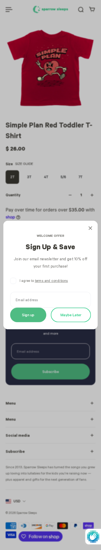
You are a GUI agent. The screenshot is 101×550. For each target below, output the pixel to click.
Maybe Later (70, 314)
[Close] (90, 228)
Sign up (28, 314)
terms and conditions (51, 281)
